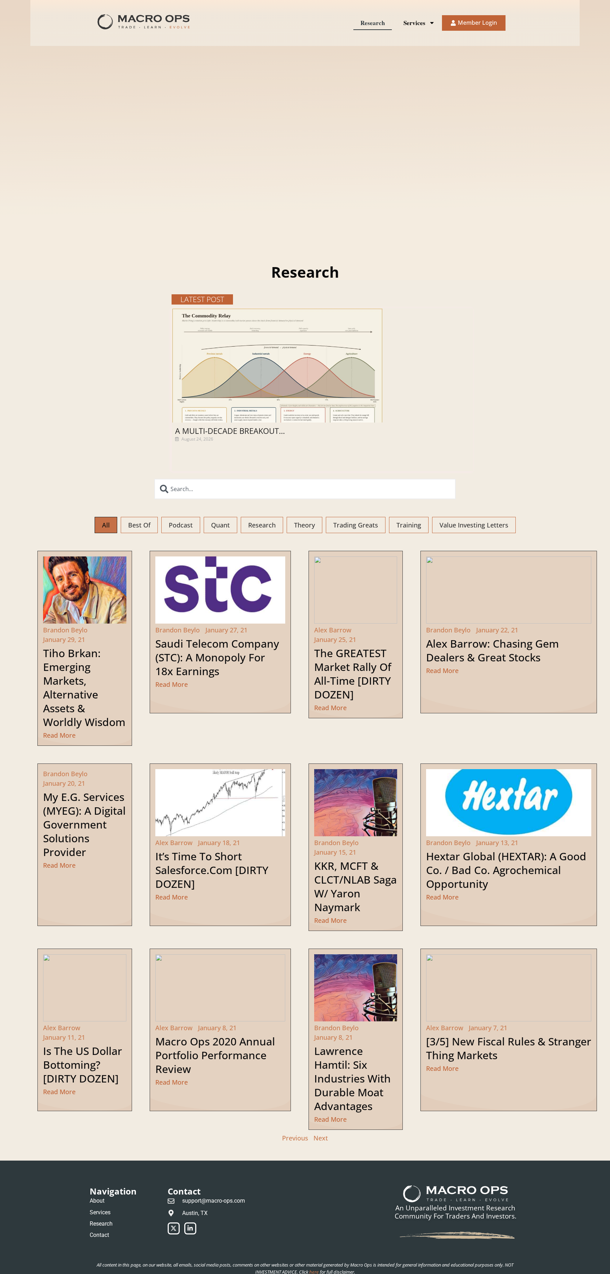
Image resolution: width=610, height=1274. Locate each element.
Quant (220, 525)
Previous (295, 1138)
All (106, 525)
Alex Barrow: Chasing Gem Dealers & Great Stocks (492, 650)
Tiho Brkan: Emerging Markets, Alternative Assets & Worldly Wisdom (84, 687)
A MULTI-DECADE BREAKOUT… (230, 430)
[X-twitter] (174, 1228)
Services (414, 22)
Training (408, 525)
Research (372, 22)
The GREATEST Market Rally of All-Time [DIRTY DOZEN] (352, 674)
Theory (304, 525)
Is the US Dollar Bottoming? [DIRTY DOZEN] (82, 1065)
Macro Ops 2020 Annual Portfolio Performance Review (215, 1055)
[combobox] (305, 489)
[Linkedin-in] (190, 1228)
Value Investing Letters (473, 525)
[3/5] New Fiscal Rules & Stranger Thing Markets (508, 1048)
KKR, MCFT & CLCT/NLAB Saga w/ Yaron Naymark (355, 886)
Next (320, 1138)
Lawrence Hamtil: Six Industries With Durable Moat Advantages (352, 1078)
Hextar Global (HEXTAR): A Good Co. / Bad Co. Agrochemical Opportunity (506, 870)
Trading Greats (355, 525)
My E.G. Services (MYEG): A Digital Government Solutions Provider (84, 824)
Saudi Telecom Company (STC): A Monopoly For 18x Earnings (217, 657)
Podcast (181, 525)
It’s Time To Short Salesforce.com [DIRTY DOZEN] (211, 870)
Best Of (139, 525)
